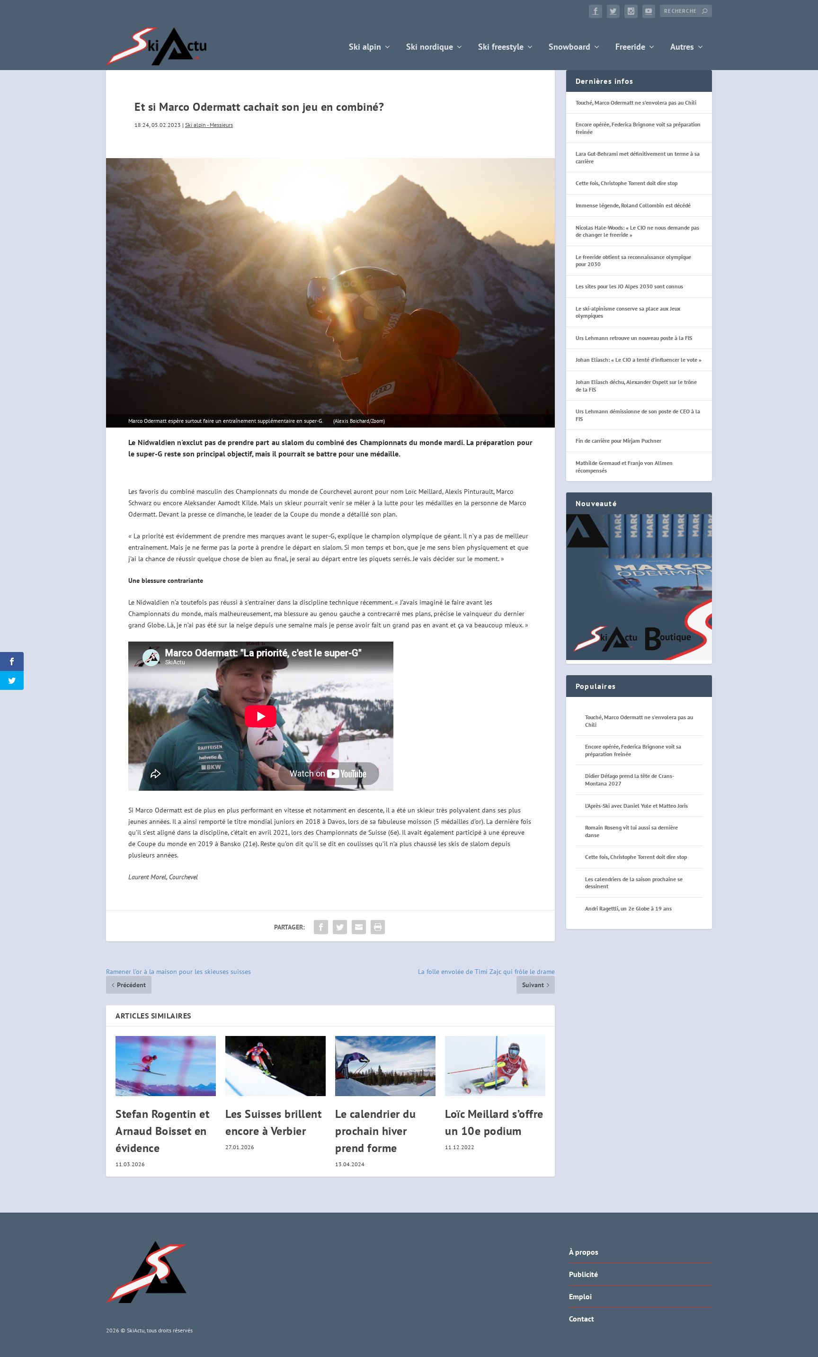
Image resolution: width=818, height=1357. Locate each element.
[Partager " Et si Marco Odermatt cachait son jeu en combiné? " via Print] (377, 927)
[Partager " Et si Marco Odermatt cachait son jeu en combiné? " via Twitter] (339, 927)
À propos (583, 1252)
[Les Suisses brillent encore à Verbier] (275, 1066)
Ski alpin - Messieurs (209, 124)
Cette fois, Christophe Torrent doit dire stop (626, 183)
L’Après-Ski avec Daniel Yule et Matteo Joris (636, 805)
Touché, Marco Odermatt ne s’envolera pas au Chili (636, 102)
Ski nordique (429, 47)
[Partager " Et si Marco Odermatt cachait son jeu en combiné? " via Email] (358, 927)
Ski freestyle (501, 47)
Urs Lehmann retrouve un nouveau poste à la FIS (634, 337)
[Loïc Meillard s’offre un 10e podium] (495, 1066)
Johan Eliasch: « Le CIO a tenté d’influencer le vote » (639, 359)
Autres (682, 47)
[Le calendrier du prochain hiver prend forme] (385, 1066)
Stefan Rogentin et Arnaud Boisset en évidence (162, 1131)
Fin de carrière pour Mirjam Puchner (618, 440)
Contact (581, 1318)
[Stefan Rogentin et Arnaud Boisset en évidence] (166, 1066)
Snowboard (569, 47)
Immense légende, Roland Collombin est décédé (633, 205)
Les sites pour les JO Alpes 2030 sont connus (629, 286)
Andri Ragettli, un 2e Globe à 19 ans (628, 908)
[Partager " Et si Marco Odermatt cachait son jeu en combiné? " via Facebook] (320, 927)
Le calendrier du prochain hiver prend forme (375, 1131)
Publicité (583, 1274)
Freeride (630, 47)
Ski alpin (365, 47)
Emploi (580, 1296)
